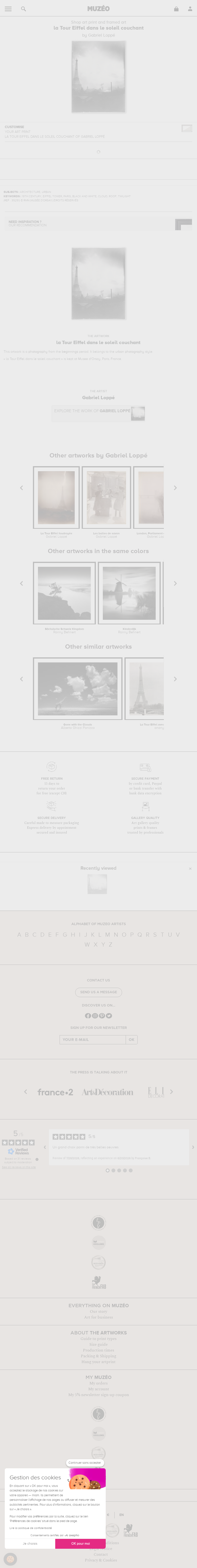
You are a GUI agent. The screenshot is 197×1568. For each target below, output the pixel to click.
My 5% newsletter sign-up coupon (98, 1395)
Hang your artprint (98, 1362)
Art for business (98, 1317)
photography (38, 351)
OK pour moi (80, 1543)
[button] (10, 1559)
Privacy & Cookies (101, 1560)
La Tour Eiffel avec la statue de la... (163, 726)
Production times (98, 1350)
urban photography (129, 351)
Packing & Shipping (98, 1356)
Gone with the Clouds (78, 726)
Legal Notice (100, 1549)
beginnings (70, 351)
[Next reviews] (193, 1147)
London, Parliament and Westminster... (158, 535)
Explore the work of (92, 411)
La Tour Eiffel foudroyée (56, 535)
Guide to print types (98, 1339)
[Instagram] (95, 1017)
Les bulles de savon (106, 535)
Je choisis (30, 1543)
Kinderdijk (129, 631)
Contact (101, 1554)
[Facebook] (88, 1017)
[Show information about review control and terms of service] (37, 1159)
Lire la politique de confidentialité (31, 1528)
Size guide (98, 1344)
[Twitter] (108, 1017)
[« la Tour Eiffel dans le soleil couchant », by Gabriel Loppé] (97, 884)
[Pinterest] (101, 1017)
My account (98, 1389)
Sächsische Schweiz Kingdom (64, 631)
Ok (132, 1040)
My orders (98, 1383)
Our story (98, 1311)
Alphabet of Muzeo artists (98, 924)
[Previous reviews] (45, 1147)
